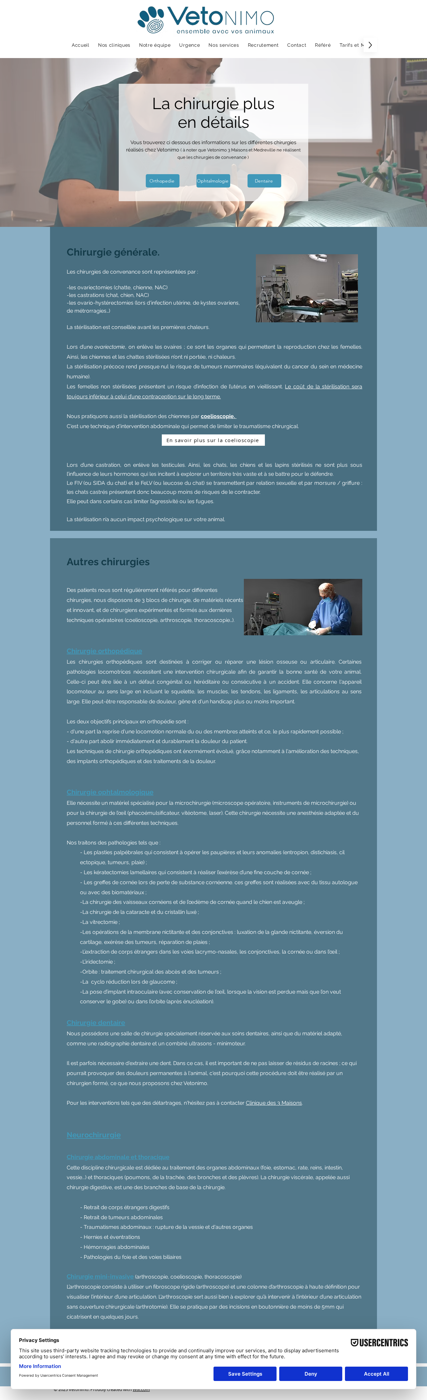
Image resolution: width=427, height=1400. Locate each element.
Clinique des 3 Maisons (274, 1103)
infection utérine (170, 303)
